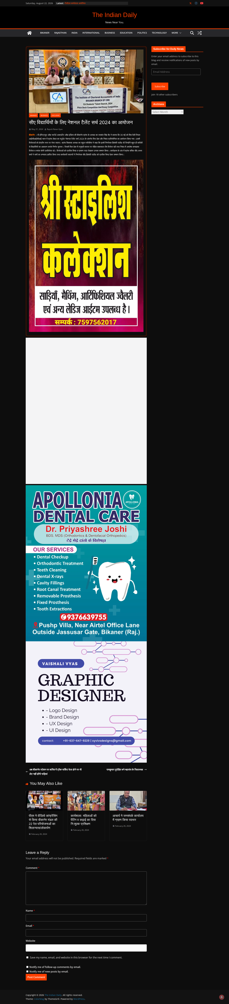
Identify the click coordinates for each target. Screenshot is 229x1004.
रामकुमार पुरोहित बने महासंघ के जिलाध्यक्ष (125, 769)
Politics (142, 32)
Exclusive (56, 115)
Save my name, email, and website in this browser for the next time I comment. (76, 957)
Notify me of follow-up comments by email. (55, 967)
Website (30, 940)
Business (110, 32)
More (175, 32)
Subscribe (160, 86)
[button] (179, 33)
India (74, 32)
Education (126, 32)
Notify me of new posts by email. (48, 971)
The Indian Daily (114, 14)
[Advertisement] (86, 411)
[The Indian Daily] (29, 33)
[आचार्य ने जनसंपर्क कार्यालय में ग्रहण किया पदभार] (128, 793)
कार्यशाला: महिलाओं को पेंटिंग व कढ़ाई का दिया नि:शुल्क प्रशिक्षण (84, 820)
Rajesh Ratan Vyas (55, 129)
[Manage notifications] (221, 997)
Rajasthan (60, 32)
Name (30, 910)
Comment (32, 868)
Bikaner (44, 32)
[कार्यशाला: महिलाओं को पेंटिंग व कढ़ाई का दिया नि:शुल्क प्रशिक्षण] (86, 793)
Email (30, 926)
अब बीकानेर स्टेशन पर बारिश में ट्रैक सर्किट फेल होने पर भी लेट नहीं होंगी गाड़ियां (55, 772)
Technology (159, 32)
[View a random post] (199, 33)
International (91, 32)
